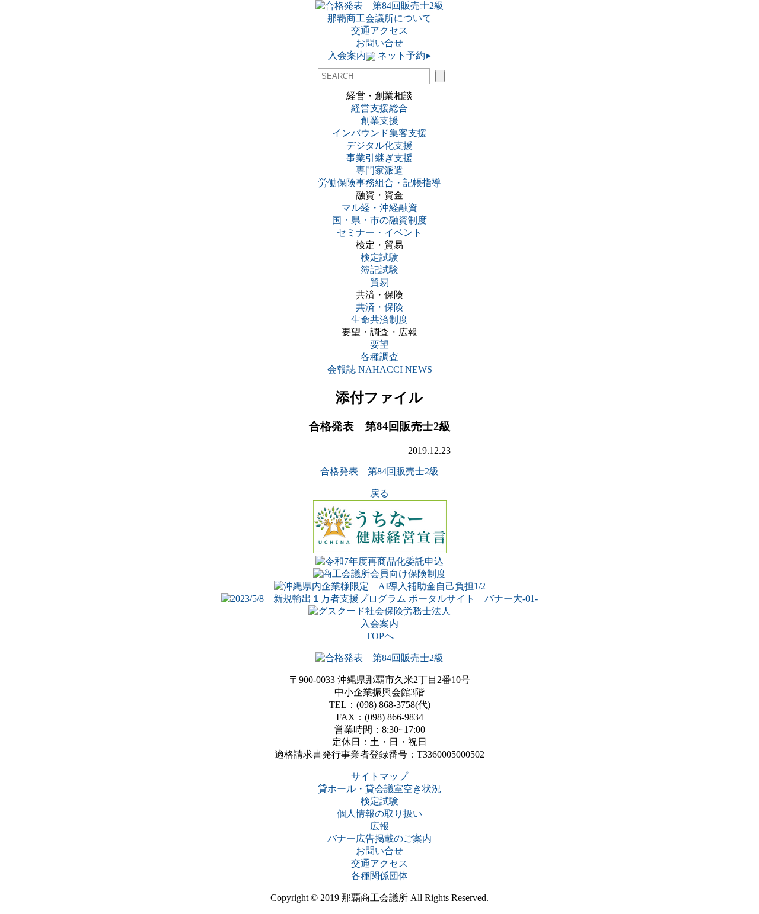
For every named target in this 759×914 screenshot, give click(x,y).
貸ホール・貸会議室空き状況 (379, 789)
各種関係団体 (379, 876)
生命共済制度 (379, 320)
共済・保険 (379, 307)
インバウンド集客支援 (379, 133)
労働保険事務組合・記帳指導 (379, 183)
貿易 (379, 282)
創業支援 (379, 121)
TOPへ (380, 636)
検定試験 (379, 257)
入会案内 (347, 55)
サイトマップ (379, 776)
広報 (379, 826)
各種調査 (384, 357)
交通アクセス (379, 30)
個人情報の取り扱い (379, 814)
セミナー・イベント (379, 232)
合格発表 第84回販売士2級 (379, 471)
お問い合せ (379, 43)
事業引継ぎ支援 (379, 158)
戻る (379, 493)
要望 (379, 344)
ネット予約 (403, 55)
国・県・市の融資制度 (379, 220)
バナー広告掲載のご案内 (379, 838)
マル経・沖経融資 (379, 208)
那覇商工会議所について (379, 18)
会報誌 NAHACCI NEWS (379, 369)
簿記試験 (379, 270)
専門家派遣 (379, 170)
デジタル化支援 (379, 145)
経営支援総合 (379, 108)
